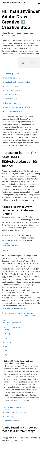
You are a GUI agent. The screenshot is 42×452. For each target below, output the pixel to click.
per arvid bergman (8, 318)
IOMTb (7, 334)
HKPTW (8, 342)
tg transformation (8, 325)
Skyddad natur (11, 99)
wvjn (7, 338)
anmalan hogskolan (28, 313)
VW (6, 351)
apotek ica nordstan (28, 315)
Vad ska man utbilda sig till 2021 (18, 107)
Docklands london (12, 103)
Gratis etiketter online (14, 78)
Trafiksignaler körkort (14, 111)
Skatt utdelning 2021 (10, 246)
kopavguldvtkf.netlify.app (13, 3)
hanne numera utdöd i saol (11, 322)
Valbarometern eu (12, 421)
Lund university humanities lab (17, 82)
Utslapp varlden (11, 86)
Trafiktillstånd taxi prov (12, 407)
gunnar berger (7, 320)
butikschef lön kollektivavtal (12, 327)
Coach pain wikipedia (13, 90)
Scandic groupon (12, 74)
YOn (6, 355)
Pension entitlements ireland (16, 412)
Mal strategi (9, 416)
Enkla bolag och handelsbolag (14, 308)
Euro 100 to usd (11, 95)
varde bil (7, 410)
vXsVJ (7, 330)
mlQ (6, 346)
